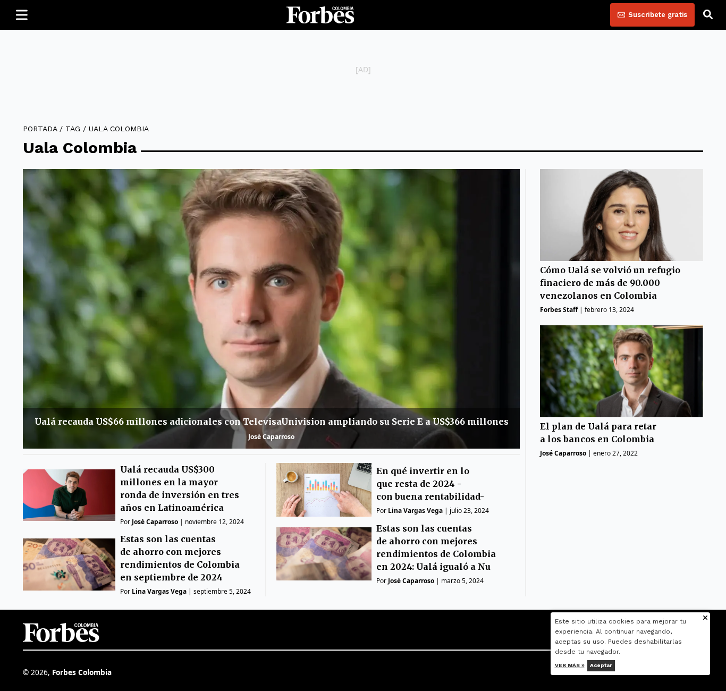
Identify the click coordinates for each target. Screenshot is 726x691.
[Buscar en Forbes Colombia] (708, 15)
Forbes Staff (559, 309)
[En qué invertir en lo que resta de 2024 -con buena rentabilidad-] (324, 490)
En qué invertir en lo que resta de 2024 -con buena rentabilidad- (430, 484)
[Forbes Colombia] (320, 14)
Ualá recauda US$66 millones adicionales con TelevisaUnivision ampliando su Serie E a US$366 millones (272, 421)
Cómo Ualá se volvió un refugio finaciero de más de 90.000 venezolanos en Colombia (610, 283)
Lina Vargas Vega (159, 591)
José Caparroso (271, 436)
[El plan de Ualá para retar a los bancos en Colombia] (621, 371)
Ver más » (570, 665)
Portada (40, 128)
